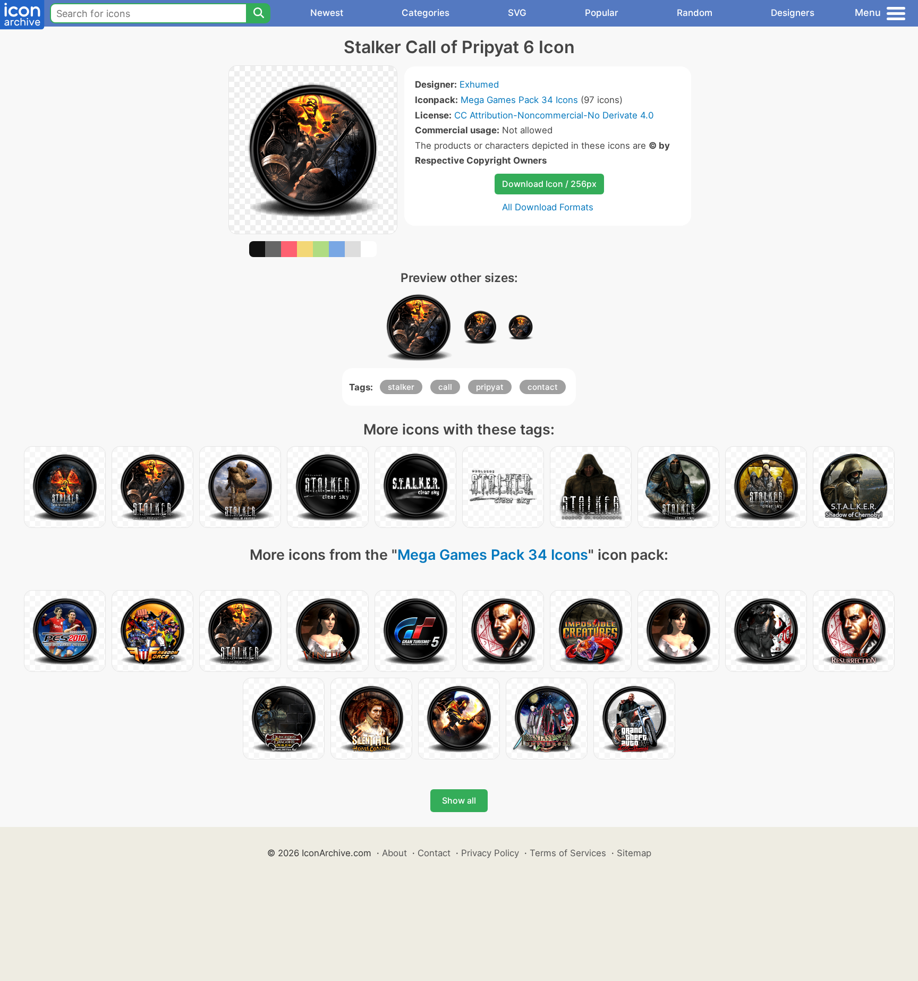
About (394, 853)
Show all (459, 800)
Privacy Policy (490, 853)
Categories (425, 12)
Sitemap (634, 853)
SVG (517, 12)
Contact (434, 853)
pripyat (490, 387)
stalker (401, 387)
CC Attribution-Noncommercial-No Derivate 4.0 (553, 115)
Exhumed (479, 84)
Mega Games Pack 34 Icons (519, 100)
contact (543, 387)
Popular (601, 12)
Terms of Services (568, 853)
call (445, 387)
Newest (326, 12)
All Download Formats (547, 207)
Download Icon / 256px (549, 183)
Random (694, 12)
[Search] (258, 13)
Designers (792, 12)
